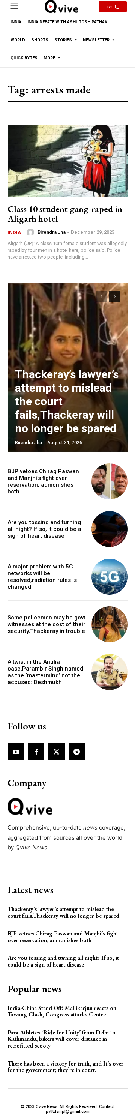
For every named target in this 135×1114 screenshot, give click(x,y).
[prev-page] (101, 296)
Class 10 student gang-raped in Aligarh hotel (65, 213)
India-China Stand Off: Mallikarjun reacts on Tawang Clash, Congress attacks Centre (62, 1011)
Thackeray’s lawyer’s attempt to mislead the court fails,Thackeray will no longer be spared (63, 912)
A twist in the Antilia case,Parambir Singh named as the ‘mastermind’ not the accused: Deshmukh (45, 672)
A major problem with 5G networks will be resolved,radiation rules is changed (42, 576)
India (14, 232)
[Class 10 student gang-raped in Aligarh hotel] (68, 161)
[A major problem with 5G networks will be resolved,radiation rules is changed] (110, 577)
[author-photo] (31, 232)
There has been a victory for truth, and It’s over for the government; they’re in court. (65, 1067)
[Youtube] (16, 751)
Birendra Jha (52, 232)
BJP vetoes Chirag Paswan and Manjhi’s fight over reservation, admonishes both (43, 481)
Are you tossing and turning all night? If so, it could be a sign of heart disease (44, 529)
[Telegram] (77, 751)
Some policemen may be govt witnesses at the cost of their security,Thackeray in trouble (47, 624)
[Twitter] (56, 751)
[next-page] (114, 296)
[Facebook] (36, 751)
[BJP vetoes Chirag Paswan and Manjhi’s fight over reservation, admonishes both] (110, 481)
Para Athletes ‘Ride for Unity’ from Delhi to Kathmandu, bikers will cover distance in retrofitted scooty (62, 1038)
